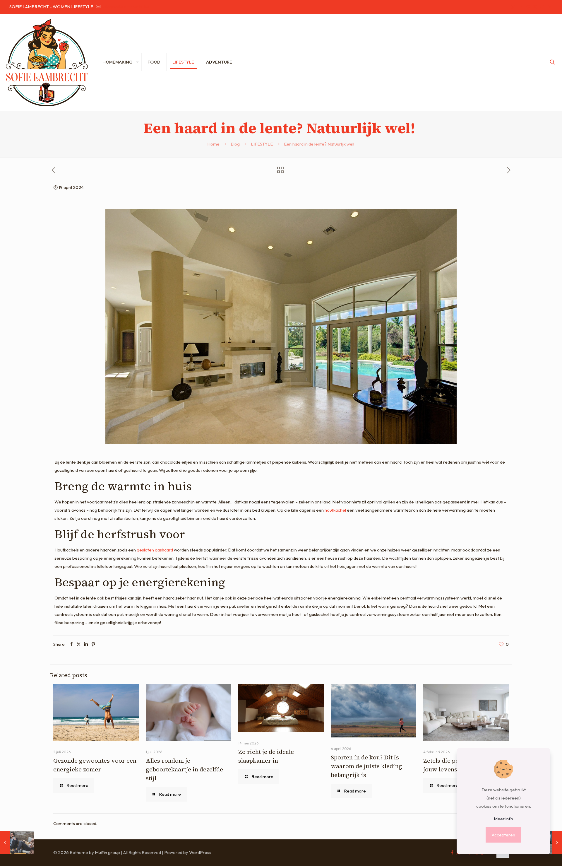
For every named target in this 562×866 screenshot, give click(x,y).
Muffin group (107, 852)
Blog (235, 144)
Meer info (503, 818)
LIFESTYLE (262, 144)
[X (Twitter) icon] (513, 7)
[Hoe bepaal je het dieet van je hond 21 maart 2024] (17, 842)
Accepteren (503, 835)
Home (213, 144)
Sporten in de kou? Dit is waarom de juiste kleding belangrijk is (366, 766)
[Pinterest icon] (528, 7)
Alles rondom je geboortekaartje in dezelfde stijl (184, 769)
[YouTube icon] (520, 7)
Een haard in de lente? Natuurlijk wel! (319, 144)
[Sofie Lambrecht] (47, 62)
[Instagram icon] (535, 7)
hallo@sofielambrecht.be (125, 6)
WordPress (200, 852)
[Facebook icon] (506, 7)
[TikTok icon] (542, 7)
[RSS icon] (549, 7)
